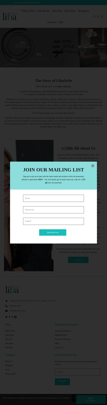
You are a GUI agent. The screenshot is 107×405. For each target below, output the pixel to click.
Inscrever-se (52, 232)
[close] (92, 165)
